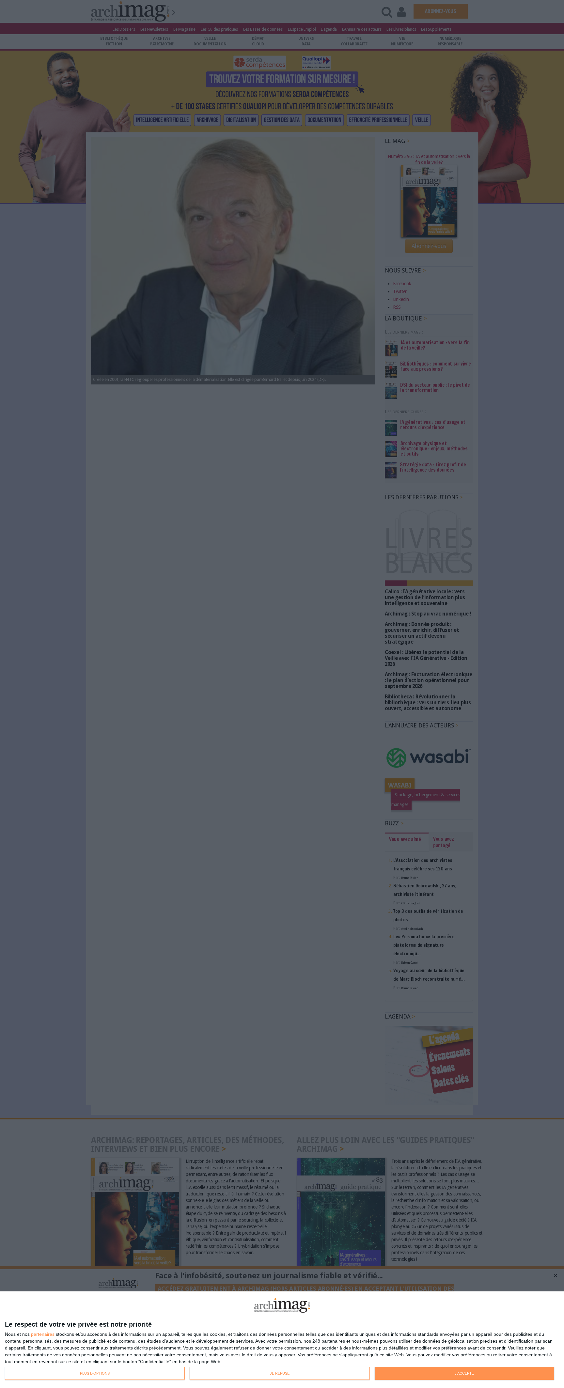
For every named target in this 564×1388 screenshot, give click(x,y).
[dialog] (282, 1340)
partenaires (43, 1334)
